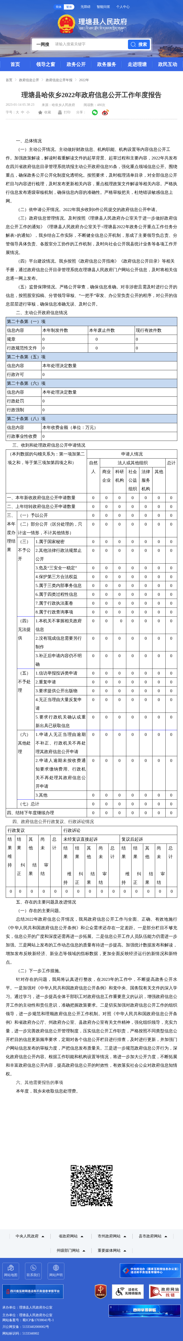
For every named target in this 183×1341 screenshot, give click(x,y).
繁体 (69, 7)
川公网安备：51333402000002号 (25, 1327)
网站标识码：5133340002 (20, 1333)
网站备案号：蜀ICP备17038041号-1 (28, 1320)
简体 (58, 7)
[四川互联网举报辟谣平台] (145, 1311)
